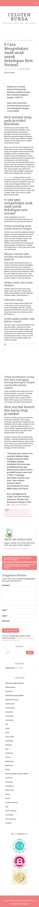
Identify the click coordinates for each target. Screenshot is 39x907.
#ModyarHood (10, 687)
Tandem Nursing (11, 802)
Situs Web (5, 621)
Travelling (9, 815)
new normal (22, 514)
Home (7, 732)
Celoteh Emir (10, 704)
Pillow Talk (9, 790)
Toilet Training (10, 811)
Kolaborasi (9, 753)
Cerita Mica (9, 720)
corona (20, 510)
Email (5, 616)
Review (8, 798)
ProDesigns (24, 904)
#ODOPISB (8, 691)
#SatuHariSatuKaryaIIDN (14, 695)
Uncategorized (10, 819)
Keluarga (8, 745)
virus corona (27, 516)
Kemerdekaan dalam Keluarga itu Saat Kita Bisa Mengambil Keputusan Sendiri (19, 566)
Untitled (8, 823)
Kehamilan (9, 741)
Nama (5, 610)
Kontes (7, 757)
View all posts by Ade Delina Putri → (17, 549)
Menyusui (9, 765)
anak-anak (14, 510)
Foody (7, 728)
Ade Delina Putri (11, 69)
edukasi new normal (11, 512)
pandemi (19, 516)
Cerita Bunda (10, 708)
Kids (26, 40)
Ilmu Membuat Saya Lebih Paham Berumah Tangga (17, 559)
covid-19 (27, 510)
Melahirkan (9, 761)
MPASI (7, 769)
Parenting (9, 782)
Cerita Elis (8, 40)
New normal (8, 177)
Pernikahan (9, 786)
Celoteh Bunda (19, 16)
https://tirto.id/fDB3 (19, 505)
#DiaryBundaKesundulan (14, 683)
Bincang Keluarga (11, 699)
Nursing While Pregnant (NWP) (16, 774)
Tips (30, 40)
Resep (7, 794)
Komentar (6, 585)
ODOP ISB (8, 778)
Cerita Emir (18, 40)
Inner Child (9, 736)
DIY (6, 724)
